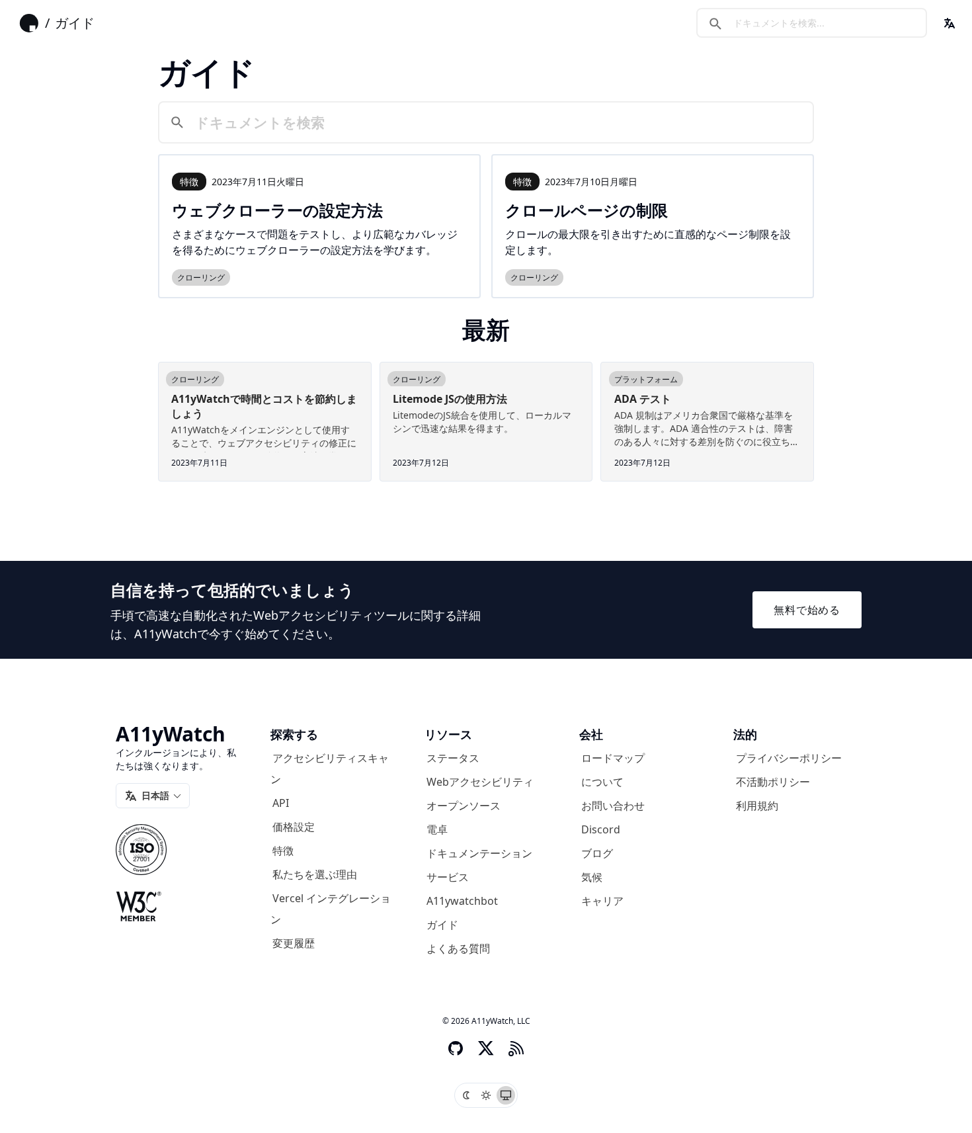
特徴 (283, 850)
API (280, 803)
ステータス (452, 758)
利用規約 (757, 805)
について (602, 782)
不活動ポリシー (773, 782)
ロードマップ (613, 758)
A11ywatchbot (462, 901)
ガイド (75, 23)
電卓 (437, 829)
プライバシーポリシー (789, 758)
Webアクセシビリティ (480, 782)
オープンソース (463, 805)
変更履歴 (293, 943)
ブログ (597, 853)
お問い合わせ (613, 805)
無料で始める (807, 610)
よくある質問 (458, 948)
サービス (447, 877)
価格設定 (293, 826)
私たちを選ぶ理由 (314, 874)
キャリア (602, 901)
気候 (591, 877)
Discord (600, 829)
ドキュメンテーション (479, 853)
